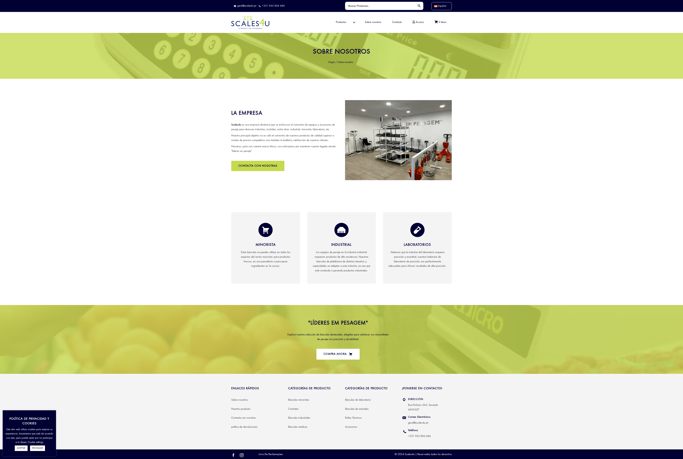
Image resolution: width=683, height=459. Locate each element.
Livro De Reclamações (271, 454)
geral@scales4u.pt (418, 422)
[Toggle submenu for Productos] (354, 22)
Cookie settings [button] (35, 442)
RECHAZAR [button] (37, 448)
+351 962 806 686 (419, 436)
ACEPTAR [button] (21, 448)
